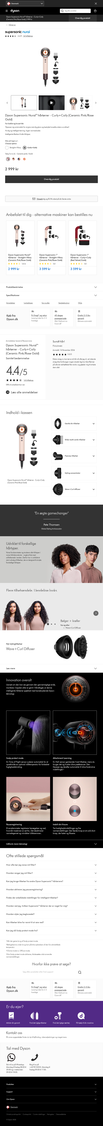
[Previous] (7, 102)
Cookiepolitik (27, 1114)
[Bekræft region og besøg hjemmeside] (96, 4)
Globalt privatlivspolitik (13, 1114)
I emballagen (28, 303)
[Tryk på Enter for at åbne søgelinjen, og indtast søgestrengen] (75, 11)
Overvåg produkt (82, 18)
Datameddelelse (61, 1114)
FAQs (80, 303)
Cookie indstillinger (39, 1114)
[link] (22, 392)
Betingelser (50, 1114)
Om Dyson (10, 1099)
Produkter (10, 1084)
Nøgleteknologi (63, 303)
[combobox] (25, 3)
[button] (52, 102)
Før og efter (46, 303)
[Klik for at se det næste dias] (96, 613)
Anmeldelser (10, 303)
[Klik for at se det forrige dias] (7, 613)
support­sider (17, 1037)
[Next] (96, 102)
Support (9, 1092)
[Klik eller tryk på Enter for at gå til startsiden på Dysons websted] (15, 12)
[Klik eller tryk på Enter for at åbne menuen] (6, 11)
